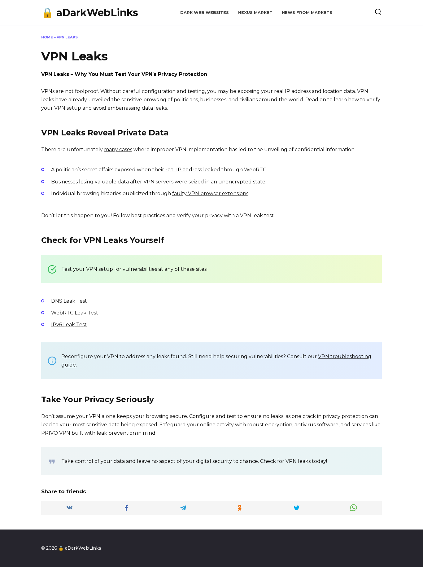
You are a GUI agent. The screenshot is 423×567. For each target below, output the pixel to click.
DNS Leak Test (69, 301)
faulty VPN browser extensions (210, 193)
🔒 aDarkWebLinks (89, 13)
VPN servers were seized (173, 182)
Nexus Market (255, 12)
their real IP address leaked (186, 170)
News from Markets (307, 12)
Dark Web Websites (204, 12)
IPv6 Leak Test (69, 324)
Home (47, 37)
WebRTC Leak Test (74, 313)
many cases (118, 149)
